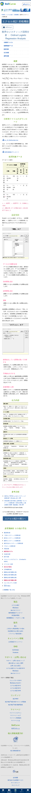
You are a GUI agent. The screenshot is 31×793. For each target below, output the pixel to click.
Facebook (15, 652)
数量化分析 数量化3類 (10, 577)
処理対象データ (8, 46)
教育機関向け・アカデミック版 (15, 618)
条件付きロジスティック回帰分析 (13, 543)
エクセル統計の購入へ (15, 518)
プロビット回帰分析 (9, 546)
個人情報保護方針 (15, 751)
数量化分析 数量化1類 (10, 572)
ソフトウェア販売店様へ (15, 634)
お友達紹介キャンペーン (15, 642)
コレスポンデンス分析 (10, 583)
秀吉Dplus (15, 608)
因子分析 (6, 557)
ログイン (27, 4)
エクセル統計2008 (15, 690)
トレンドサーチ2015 (15, 680)
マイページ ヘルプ (15, 715)
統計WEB (15, 699)
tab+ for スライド (15, 610)
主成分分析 (7, 554)
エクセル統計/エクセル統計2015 (15, 668)
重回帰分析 (7, 533)
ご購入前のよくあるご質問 (15, 663)
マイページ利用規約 (15, 718)
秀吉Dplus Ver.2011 (15, 683)
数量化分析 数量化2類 (10, 575)
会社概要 (15, 777)
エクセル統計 (9, 14)
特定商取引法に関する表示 (15, 631)
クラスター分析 (8, 564)
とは (15, 728)
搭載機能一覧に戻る (9, 590)
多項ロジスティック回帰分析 (12, 538)
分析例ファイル (8, 42)
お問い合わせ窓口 (15, 666)
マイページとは (15, 720)
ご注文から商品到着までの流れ (15, 628)
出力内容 (6, 52)
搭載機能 (16, 14)
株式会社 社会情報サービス (15, 780)
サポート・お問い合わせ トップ (15, 660)
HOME (3, 14)
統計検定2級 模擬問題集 (15, 705)
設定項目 (6, 49)
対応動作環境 (15, 615)
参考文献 (6, 56)
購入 (15, 626)
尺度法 (7, 586)
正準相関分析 (8, 569)
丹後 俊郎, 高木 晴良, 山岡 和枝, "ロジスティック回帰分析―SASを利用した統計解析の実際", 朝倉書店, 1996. (15, 503)
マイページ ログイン (15, 713)
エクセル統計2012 (15, 685)
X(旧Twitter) (15, 650)
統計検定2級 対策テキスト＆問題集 (15, 702)
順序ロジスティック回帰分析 (12, 541)
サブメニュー (9, 27)
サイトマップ (15, 785)
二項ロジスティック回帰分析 (12, 535)
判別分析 (6, 549)
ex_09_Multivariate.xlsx (11, 140)
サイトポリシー (15, 783)
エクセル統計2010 (15, 688)
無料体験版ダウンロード (12, 152)
